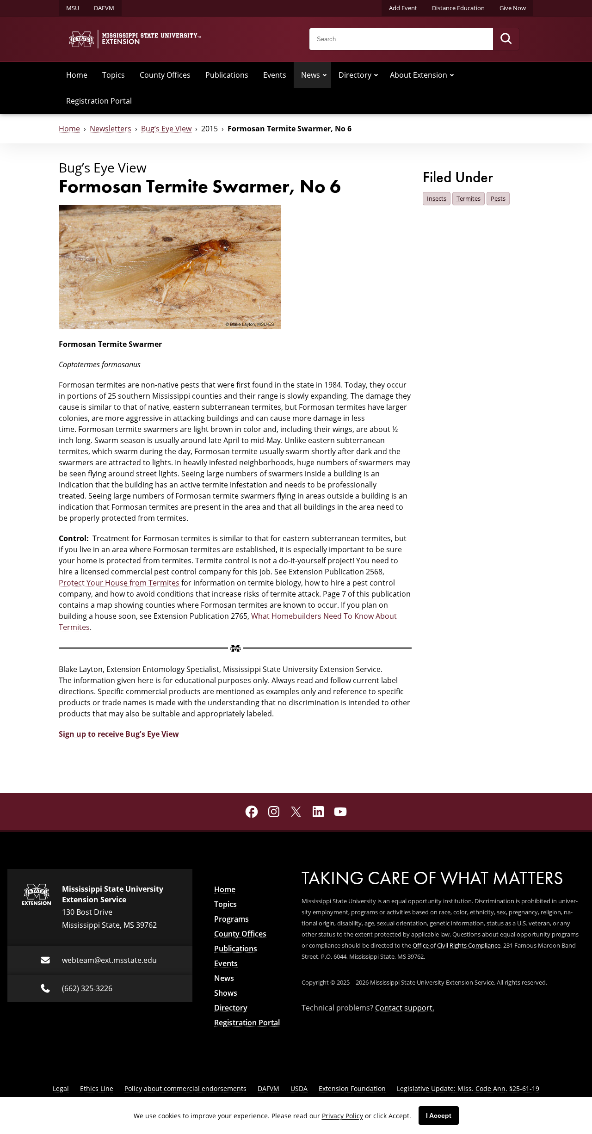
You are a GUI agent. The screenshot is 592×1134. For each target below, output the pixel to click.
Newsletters (110, 128)
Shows (225, 993)
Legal (61, 1088)
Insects (436, 198)
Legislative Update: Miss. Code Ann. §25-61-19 (468, 1088)
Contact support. (404, 1008)
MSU (72, 8)
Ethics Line (96, 1088)
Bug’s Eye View (166, 128)
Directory (355, 75)
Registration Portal (99, 101)
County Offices (165, 75)
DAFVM (104, 8)
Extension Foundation (352, 1088)
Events (274, 75)
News (310, 75)
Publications (226, 75)
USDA (299, 1088)
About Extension (418, 75)
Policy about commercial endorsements (185, 1088)
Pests (498, 198)
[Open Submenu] (324, 75)
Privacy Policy (342, 1115)
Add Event (403, 8)
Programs (231, 919)
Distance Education (458, 8)
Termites (468, 198)
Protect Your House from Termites (119, 583)
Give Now (513, 8)
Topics (113, 75)
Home (76, 75)
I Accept (438, 1115)
